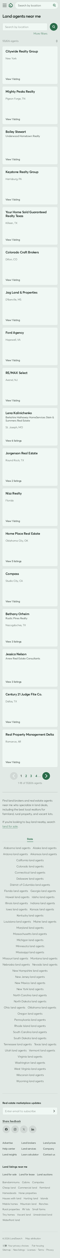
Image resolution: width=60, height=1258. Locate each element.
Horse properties (27, 1193)
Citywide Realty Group (22, 51)
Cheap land (9, 1187)
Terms (41, 1249)
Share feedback (11, 1121)
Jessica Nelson (16, 654)
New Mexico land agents (30, 983)
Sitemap (6, 1249)
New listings (19, 1249)
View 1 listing (13, 79)
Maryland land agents (30, 927)
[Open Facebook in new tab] (6, 1129)
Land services (28, 1148)
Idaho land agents (43, 897)
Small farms (38, 1209)
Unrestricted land (42, 1214)
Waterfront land (11, 1219)
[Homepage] (11, 5)
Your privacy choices (18, 1245)
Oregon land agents (30, 1013)
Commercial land (27, 1187)
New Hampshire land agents (30, 970)
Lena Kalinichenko (19, 413)
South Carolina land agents (30, 1032)
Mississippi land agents (30, 952)
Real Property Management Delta (30, 734)
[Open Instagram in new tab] (15, 1129)
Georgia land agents (43, 891)
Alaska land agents (44, 848)
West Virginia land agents (30, 1068)
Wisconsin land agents (30, 1075)
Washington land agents (30, 1062)
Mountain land (28, 1203)
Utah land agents (15, 1050)
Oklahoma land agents (42, 1007)
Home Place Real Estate (23, 533)
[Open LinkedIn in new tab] (32, 1129)
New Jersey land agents (30, 976)
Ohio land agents (14, 1007)
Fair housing (38, 1245)
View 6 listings (14, 440)
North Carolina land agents (30, 995)
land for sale (10, 826)
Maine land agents (44, 921)
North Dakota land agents (30, 1001)
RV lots (26, 1209)
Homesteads (9, 1193)
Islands (44, 1198)
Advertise (7, 1142)
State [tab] (30, 839)
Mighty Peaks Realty (20, 91)
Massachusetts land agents (30, 933)
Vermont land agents (42, 1050)
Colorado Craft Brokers (22, 252)
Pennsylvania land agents (30, 1019)
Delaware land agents (30, 878)
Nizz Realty (14, 493)
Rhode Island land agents (30, 1025)
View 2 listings (14, 480)
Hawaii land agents (17, 897)
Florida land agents (16, 891)
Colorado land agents (30, 866)
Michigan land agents (30, 940)
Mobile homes (10, 1203)
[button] (4, 5)
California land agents (30, 860)
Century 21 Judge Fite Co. (24, 694)
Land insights (9, 1154)
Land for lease (27, 1174)
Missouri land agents (15, 958)
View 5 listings (14, 561)
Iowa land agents (16, 909)
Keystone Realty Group (22, 172)
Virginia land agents (30, 1056)
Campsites (38, 1182)
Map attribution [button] (33, 1238)
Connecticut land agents (30, 872)
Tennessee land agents (18, 1044)
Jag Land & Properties (21, 292)
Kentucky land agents (30, 915)
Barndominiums (11, 1182)
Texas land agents (45, 1044)
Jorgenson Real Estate (22, 453)
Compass (12, 574)
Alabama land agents (17, 848)
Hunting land (31, 1198)
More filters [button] (40, 33)
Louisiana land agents (17, 921)
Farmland (45, 1187)
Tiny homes (8, 1214)
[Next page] (46, 776)
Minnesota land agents (30, 946)
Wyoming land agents (30, 1081)
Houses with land (11, 1198)
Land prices (49, 1142)
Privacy (50, 1249)
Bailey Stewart (16, 132)
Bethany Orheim (17, 614)
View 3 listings (14, 641)
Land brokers (28, 1142)
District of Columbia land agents (30, 884)
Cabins (26, 1182)
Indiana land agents (42, 903)
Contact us (49, 1154)
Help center (8, 1148)
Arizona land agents (15, 854)
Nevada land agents (44, 964)
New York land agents (30, 989)
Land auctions (44, 1174)
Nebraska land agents (16, 964)
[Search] (54, 5)
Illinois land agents (16, 903)
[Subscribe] (54, 1111)
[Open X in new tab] (24, 1129)
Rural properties (11, 1209)
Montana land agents (43, 958)
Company (48, 1148)
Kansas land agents (42, 909)
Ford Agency (15, 333)
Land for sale (9, 1174)
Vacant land (24, 1214)
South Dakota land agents (30, 1038)
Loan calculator (29, 1154)
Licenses (31, 1249)
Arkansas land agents (43, 854)
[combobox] (24, 27)
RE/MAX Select (17, 373)
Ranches (43, 1203)
